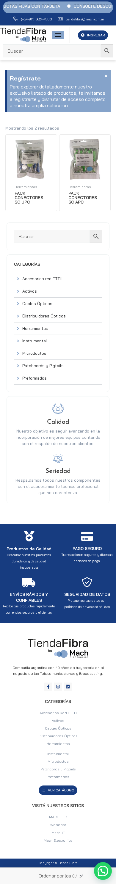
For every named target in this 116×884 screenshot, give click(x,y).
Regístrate (25, 78)
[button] (103, 871)
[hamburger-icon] (58, 35)
